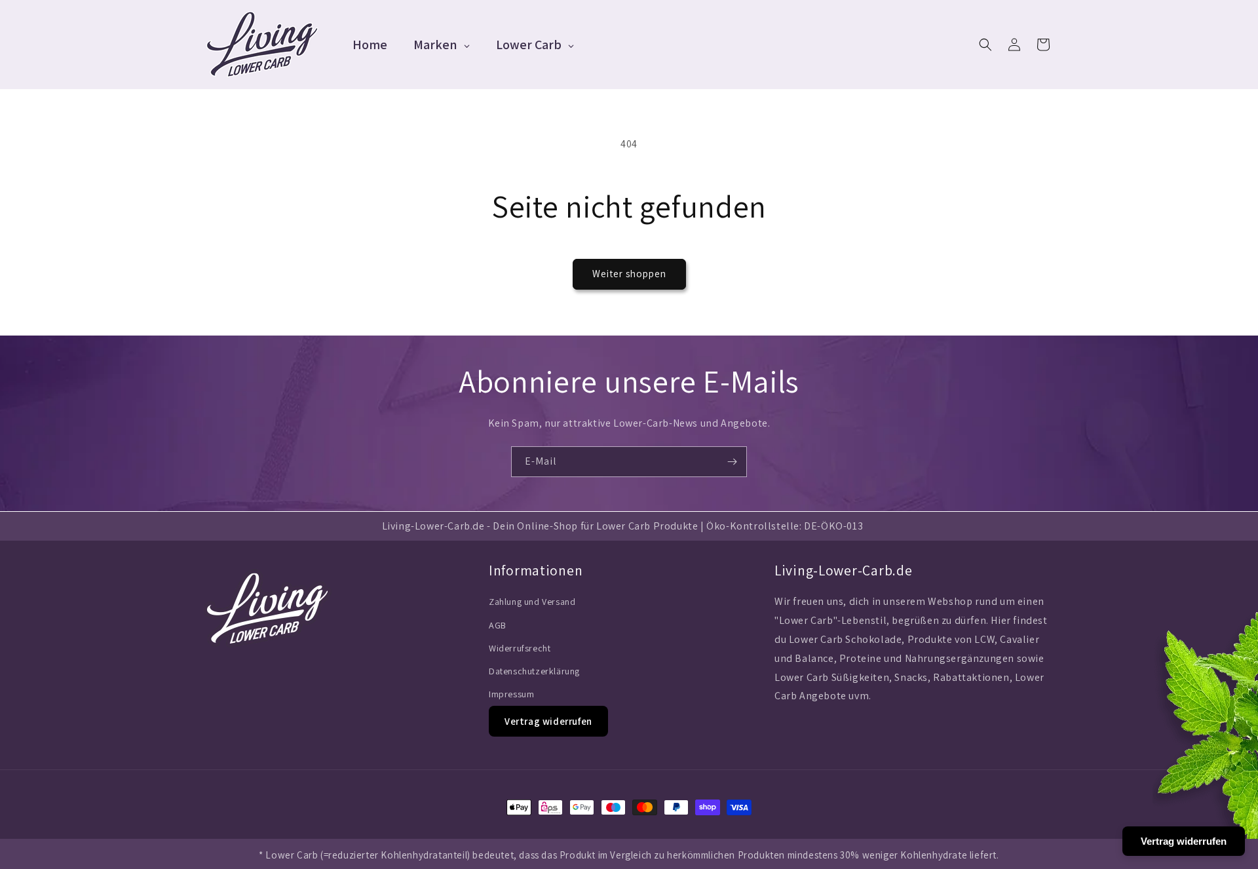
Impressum (511, 694)
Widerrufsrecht (519, 648)
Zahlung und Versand (532, 602)
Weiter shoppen (629, 273)
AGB (497, 625)
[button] (985, 44)
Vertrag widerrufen (548, 721)
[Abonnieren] (731, 461)
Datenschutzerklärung (534, 671)
